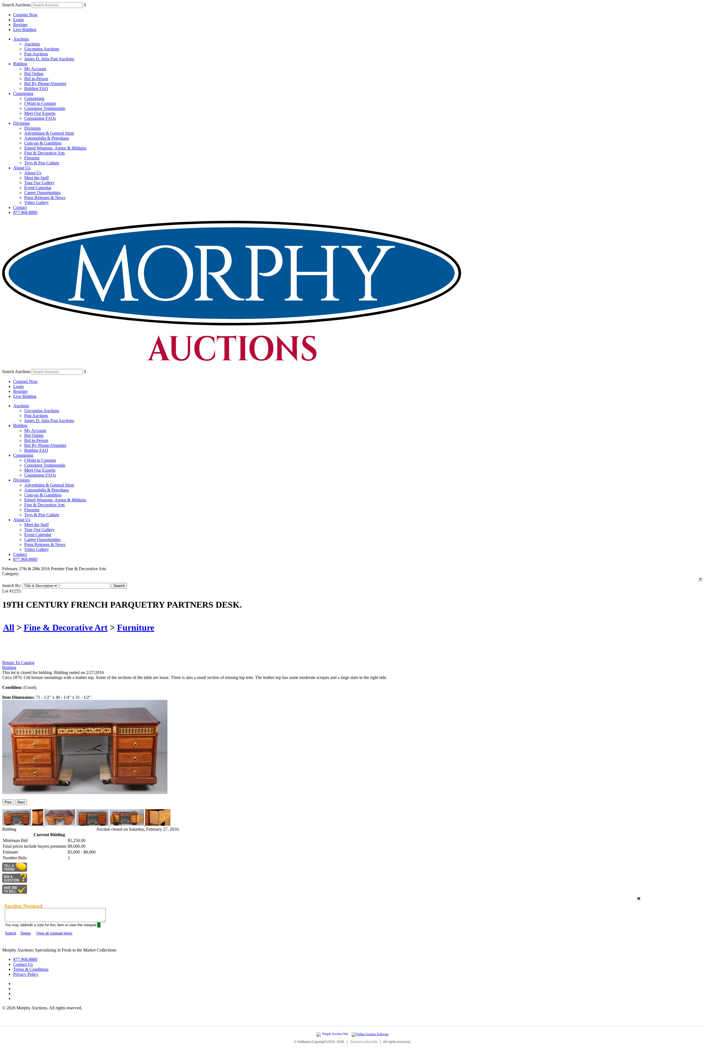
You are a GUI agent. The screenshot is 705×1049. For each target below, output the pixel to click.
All (8, 627)
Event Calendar (37, 187)
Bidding (20, 63)
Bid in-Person (36, 78)
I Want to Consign (40, 103)
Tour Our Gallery (39, 182)
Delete (26, 933)
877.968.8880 (25, 212)
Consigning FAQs (40, 118)
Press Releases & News (44, 197)
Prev (8, 802)
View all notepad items (54, 933)
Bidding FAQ (36, 88)
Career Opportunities (42, 192)
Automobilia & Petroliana (46, 138)
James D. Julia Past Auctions (49, 58)
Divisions (21, 123)
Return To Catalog (18, 662)
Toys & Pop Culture (41, 163)
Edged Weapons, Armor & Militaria (55, 148)
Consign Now (25, 14)
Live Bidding (24, 29)
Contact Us (23, 964)
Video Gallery (36, 202)
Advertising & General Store (49, 133)
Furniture (135, 627)
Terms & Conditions (30, 969)
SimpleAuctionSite (364, 1042)
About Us (21, 167)
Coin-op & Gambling (42, 143)
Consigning (23, 93)
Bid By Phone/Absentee (45, 83)
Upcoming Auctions (41, 49)
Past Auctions (36, 53)
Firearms (31, 158)
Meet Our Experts (39, 113)
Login (18, 19)
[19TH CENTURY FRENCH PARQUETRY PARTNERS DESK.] (84, 792)
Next (21, 802)
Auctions (21, 39)
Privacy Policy (26, 974)
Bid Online (34, 73)
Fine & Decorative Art (66, 627)
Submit (10, 933)
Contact (20, 207)
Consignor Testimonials (44, 108)
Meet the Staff (36, 177)
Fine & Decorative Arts (44, 153)
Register (20, 24)
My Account (35, 68)
